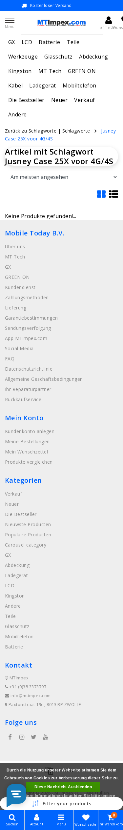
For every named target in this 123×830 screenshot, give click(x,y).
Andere (17, 114)
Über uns (15, 246)
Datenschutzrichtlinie (28, 369)
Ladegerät (42, 85)
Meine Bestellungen (27, 441)
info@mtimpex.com (30, 695)
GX (11, 42)
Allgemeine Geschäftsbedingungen (44, 379)
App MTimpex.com (26, 338)
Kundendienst (20, 287)
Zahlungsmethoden (27, 297)
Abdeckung (93, 56)
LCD (27, 42)
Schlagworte (76, 131)
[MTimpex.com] (61, 23)
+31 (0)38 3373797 (27, 687)
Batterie (49, 42)
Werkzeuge (23, 56)
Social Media (19, 348)
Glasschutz (58, 56)
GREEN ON (82, 71)
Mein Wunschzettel (26, 452)
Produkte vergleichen (29, 462)
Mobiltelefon (79, 85)
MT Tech (49, 71)
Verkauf (84, 100)
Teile (73, 42)
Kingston (20, 71)
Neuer (59, 100)
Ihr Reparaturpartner (28, 389)
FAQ (9, 358)
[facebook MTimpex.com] (10, 737)
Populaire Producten (28, 534)
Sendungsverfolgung (28, 328)
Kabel (15, 85)
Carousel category (25, 545)
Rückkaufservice (23, 399)
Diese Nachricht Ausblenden (63, 787)
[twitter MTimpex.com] (34, 737)
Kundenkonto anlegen (29, 431)
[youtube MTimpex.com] (46, 737)
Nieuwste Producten (28, 524)
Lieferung (15, 308)
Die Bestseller (26, 100)
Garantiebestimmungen (31, 318)
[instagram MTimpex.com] (22, 737)
